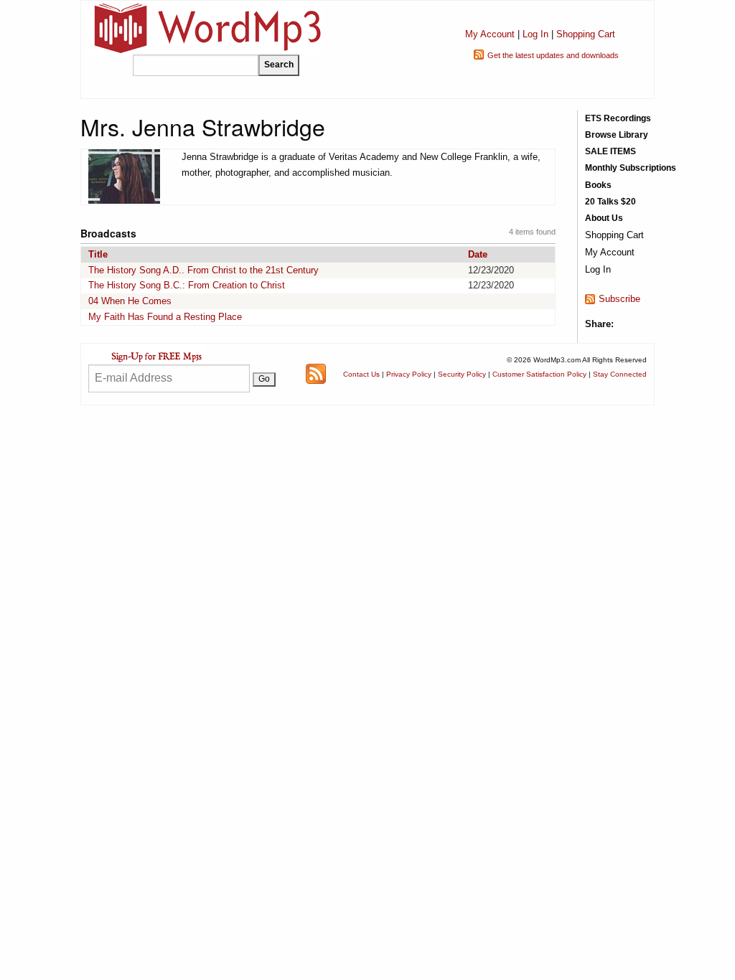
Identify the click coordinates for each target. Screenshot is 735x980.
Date (477, 254)
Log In (535, 34)
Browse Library (616, 135)
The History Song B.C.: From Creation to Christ (186, 285)
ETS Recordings (618, 118)
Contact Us (361, 374)
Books (598, 185)
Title (98, 254)
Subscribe (619, 298)
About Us (604, 218)
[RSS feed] (316, 373)
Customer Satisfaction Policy (539, 374)
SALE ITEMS (610, 151)
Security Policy (462, 374)
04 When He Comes (130, 301)
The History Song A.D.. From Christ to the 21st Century (203, 270)
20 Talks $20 (610, 202)
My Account (490, 34)
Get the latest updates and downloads (553, 55)
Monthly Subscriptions (630, 168)
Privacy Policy (408, 374)
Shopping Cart (585, 34)
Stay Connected (620, 374)
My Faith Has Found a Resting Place (165, 316)
